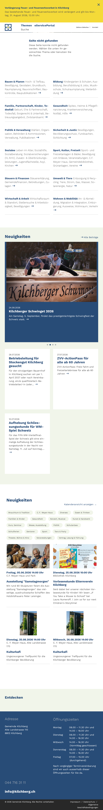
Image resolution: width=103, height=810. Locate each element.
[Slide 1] (47, 345)
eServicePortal (44, 25)
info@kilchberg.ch (20, 791)
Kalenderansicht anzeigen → (80, 504)
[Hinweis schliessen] (98, 5)
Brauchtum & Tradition (19, 512)
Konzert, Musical (57, 519)
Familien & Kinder (16, 519)
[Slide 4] (55, 345)
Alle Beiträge (90, 237)
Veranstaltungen (44, 538)
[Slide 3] (53, 345)
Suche (25, 29)
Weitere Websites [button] (82, 27)
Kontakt (95, 27)
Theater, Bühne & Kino (18, 538)
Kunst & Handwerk (81, 519)
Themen (26, 25)
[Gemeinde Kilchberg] (11, 27)
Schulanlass (72, 525)
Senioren (31, 531)
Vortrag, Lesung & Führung (71, 538)
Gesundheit (37, 519)
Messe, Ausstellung (37, 525)
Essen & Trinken (82, 512)
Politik (56, 525)
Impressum (75, 802)
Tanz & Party (60, 531)
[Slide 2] (50, 345)
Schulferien (13, 531)
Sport (44, 531)
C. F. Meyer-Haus (45, 512)
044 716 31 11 (15, 782)
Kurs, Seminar (14, 525)
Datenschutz (89, 802)
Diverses (64, 512)
